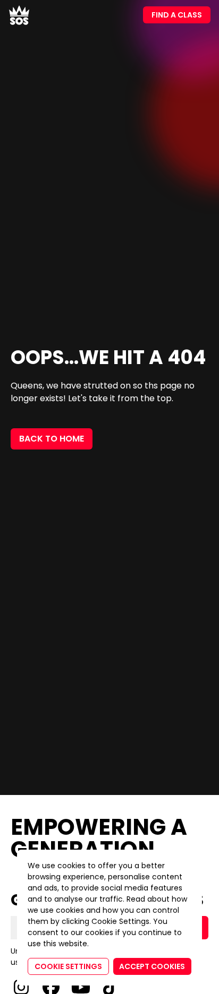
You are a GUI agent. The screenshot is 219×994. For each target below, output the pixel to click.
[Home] (19, 14)
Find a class (176, 15)
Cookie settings (68, 966)
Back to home (51, 439)
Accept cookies (152, 966)
